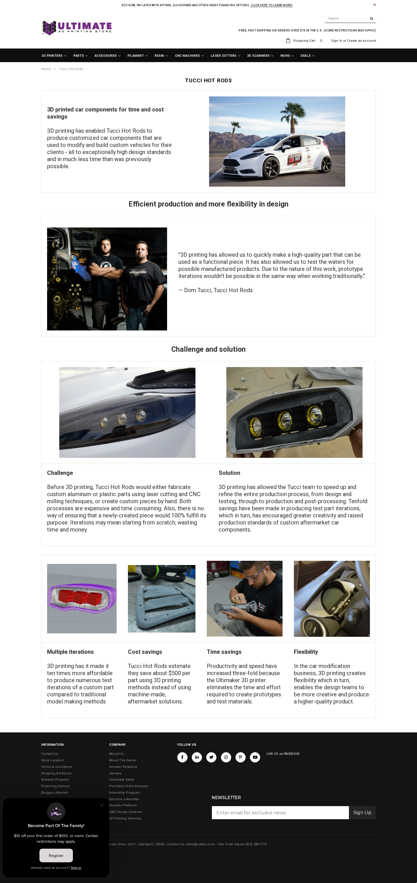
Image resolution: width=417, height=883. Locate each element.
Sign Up (362, 812)
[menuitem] (54, 56)
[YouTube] (255, 757)
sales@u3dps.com (200, 844)
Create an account (361, 41)
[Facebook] (182, 757)
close (374, 4)
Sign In (336, 41)
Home (46, 69)
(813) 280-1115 (256, 844)
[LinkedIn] (197, 757)
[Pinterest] (240, 757)
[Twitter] (211, 757)
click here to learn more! (272, 5)
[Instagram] (226, 757)
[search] (350, 18)
